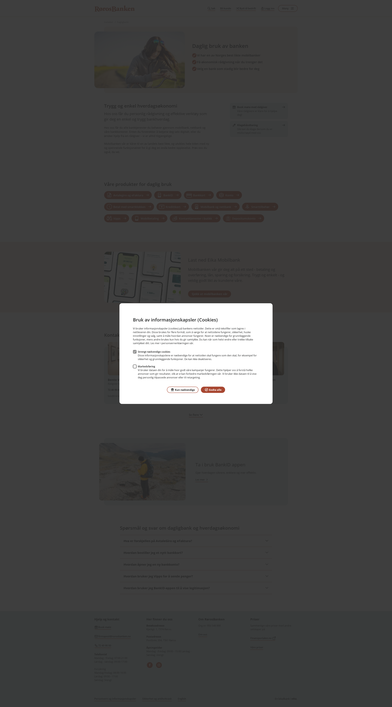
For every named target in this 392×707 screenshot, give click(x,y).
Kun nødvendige (185, 389)
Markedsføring (146, 366)
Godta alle (215, 389)
